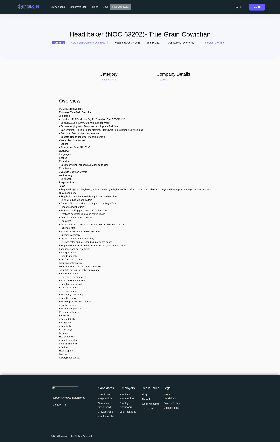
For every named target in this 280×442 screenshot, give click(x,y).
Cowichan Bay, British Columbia (88, 42)
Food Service (109, 79)
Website (163, 79)
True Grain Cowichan (214, 42)
